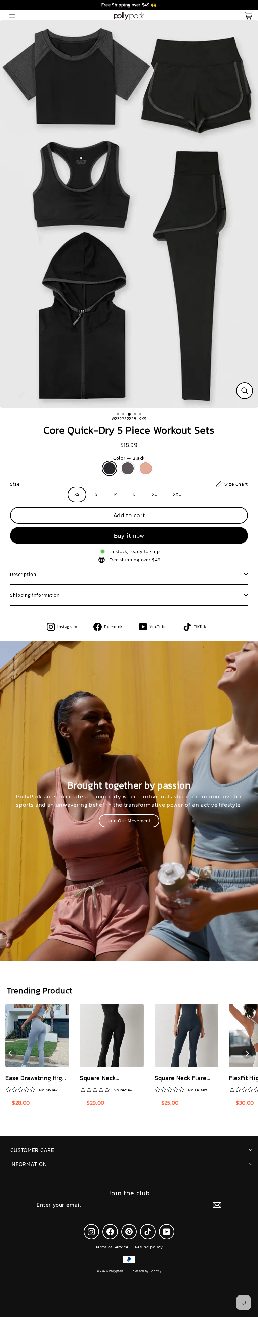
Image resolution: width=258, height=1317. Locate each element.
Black (109, 468)
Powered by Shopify (146, 1271)
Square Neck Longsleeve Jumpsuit (110, 1078)
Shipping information (35, 595)
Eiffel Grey (128, 468)
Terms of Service (111, 1247)
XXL (177, 494)
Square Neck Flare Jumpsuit (181, 1078)
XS (76, 494)
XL (154, 494)
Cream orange (146, 468)
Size (129, 484)
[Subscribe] (216, 1205)
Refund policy (149, 1247)
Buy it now (129, 535)
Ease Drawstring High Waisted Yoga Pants (35, 1078)
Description (23, 574)
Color (129, 458)
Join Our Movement (129, 820)
